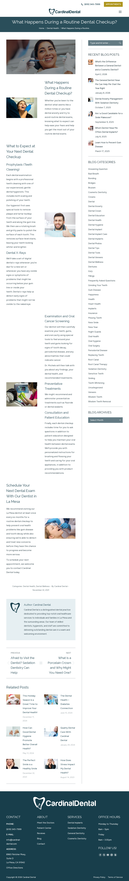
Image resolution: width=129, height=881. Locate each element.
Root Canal (93, 359)
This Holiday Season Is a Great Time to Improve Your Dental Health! (30, 704)
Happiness (93, 294)
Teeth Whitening (96, 383)
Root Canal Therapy (97, 364)
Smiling (91, 378)
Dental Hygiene (95, 225)
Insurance (92, 313)
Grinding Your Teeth (97, 285)
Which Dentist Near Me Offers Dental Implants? (106, 130)
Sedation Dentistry (97, 369)
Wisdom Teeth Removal (99, 401)
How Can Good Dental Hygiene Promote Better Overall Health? (30, 738)
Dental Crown (94, 211)
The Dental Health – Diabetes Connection (66, 702)
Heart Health (94, 304)
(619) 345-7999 (92, 4)
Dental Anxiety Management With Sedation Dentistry (109, 101)
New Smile (93, 322)
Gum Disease (94, 290)
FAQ (90, 271)
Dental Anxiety (95, 206)
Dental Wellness (43, 586)
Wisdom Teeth (95, 397)
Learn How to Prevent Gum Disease (108, 144)
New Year (93, 327)
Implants (92, 308)
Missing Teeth (95, 318)
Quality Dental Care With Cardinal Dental (67, 734)
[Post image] (13, 699)
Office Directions (14, 867)
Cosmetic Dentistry (97, 192)
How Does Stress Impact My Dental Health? (67, 766)
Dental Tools (94, 252)
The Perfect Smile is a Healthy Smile (30, 764)
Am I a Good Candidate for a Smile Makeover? (108, 115)
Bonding (92, 178)
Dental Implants (95, 238)
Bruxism (91, 187)
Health (91, 299)
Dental (91, 201)
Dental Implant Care (97, 234)
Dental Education (96, 215)
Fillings (91, 276)
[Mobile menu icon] (120, 11)
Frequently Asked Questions (101, 280)
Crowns (91, 197)
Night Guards (94, 331)
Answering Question (98, 169)
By (60, 586)
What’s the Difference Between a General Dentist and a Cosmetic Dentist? (108, 65)
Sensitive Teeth (96, 373)
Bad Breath (93, 173)
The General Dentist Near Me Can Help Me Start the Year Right (108, 84)
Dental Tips (93, 248)
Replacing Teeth (96, 355)
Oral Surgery (94, 345)
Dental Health (29, 586)
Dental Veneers (95, 257)
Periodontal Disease (97, 350)
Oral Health (93, 336)
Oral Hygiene (94, 341)
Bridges (91, 183)
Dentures (92, 266)
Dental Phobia (95, 243)
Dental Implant (95, 229)
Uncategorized (95, 387)
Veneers (92, 392)
